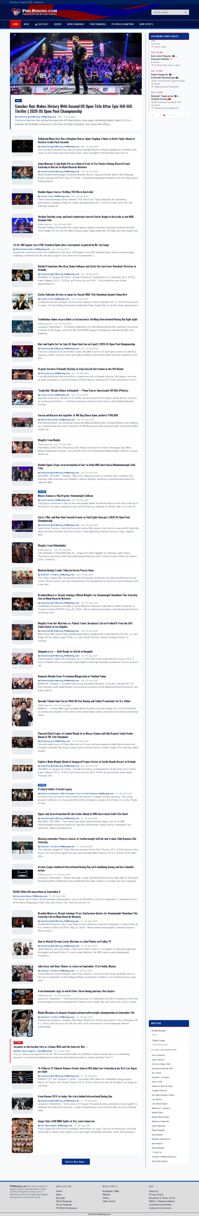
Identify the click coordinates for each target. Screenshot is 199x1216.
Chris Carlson (47, 500)
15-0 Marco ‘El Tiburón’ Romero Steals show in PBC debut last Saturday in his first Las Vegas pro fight (87, 1070)
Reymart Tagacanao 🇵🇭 (164, 93)
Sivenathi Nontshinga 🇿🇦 (164, 75)
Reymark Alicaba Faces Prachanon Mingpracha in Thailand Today (72, 676)
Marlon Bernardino (25, 249)
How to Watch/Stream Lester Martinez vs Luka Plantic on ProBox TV (74, 941)
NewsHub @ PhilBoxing (29, 117)
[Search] (186, 12)
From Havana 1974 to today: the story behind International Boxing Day (75, 1096)
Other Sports (109, 1201)
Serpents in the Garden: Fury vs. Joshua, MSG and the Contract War (50, 1047)
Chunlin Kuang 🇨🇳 (161, 96)
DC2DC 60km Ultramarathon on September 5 (36, 892)
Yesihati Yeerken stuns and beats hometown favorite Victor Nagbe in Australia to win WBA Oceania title (86, 218)
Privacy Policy (156, 1194)
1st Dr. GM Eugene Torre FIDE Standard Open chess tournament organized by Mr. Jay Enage (61, 245)
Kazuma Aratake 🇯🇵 (161, 56)
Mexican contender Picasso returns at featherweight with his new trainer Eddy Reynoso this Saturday (87, 840)
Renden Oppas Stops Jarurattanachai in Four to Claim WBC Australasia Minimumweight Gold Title (86, 466)
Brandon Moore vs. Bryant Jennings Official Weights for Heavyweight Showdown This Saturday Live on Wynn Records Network (87, 596)
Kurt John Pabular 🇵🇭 (162, 53)
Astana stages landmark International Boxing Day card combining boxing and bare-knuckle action (86, 868)
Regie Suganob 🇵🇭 (161, 72)
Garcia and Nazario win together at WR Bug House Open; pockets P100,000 (78, 415)
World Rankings (75, 24)
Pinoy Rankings (98, 24)
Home (15, 24)
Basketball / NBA (111, 1191)
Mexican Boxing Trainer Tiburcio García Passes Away (66, 570)
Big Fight (60, 1198)
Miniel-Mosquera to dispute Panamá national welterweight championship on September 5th (86, 1012)
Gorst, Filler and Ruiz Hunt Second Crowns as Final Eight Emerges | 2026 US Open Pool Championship (84, 519)
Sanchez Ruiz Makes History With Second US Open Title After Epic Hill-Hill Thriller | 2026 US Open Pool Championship (73, 108)
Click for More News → (76, 1161)
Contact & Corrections (160, 1208)
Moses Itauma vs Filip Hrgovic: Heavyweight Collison (65, 496)
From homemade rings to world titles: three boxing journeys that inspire (76, 991)
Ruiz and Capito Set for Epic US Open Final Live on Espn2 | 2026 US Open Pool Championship (86, 344)
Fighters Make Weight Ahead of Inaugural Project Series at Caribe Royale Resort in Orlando (87, 762)
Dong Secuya (47, 373)
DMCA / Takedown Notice (162, 1201)
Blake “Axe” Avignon (26, 1051)
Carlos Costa (47, 196)
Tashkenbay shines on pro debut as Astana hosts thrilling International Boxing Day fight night (87, 319)
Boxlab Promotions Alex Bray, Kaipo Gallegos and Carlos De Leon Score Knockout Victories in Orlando (87, 268)
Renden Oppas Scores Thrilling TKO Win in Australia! (65, 192)
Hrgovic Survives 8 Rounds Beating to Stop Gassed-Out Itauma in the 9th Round (80, 369)
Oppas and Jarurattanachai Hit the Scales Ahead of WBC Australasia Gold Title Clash (83, 814)
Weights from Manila (49, 440)
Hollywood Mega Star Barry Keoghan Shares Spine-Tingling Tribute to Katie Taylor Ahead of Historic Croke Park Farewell (86, 140)
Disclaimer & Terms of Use (162, 1198)
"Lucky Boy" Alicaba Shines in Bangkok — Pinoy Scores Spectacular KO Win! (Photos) (83, 390)
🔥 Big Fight (42, 24)
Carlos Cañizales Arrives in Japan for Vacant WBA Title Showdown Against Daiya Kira (82, 294)
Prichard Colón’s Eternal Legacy (55, 789)
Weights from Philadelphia (52, 545)
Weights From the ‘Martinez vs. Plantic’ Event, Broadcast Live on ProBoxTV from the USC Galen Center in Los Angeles (85, 625)
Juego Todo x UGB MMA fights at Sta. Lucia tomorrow (66, 1121)
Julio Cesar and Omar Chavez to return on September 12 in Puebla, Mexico (77, 966)
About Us (153, 1191)
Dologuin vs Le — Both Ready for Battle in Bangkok (65, 651)
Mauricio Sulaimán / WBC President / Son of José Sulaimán (69, 793)
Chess (106, 1198)
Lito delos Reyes (23, 896)
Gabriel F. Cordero (49, 575)
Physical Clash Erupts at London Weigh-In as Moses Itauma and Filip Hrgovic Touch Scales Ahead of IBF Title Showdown (85, 735)
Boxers (58, 24)
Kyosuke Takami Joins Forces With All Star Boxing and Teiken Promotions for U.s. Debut (84, 701)
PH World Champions (123, 24)
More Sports (146, 24)
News (26, 24)
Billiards (106, 1194)
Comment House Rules (160, 1204)
